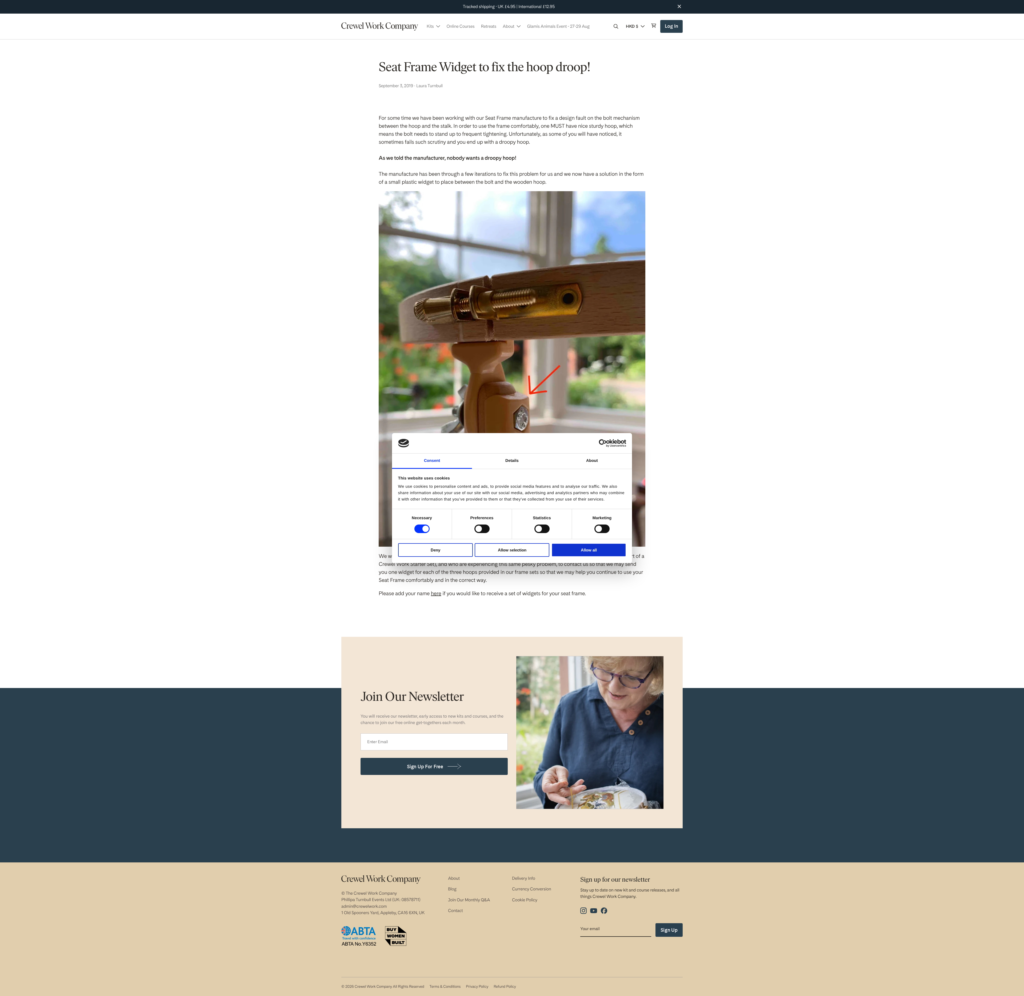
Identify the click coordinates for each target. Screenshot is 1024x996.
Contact (455, 910)
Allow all (589, 550)
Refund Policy (505, 987)
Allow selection (512, 550)
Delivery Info (523, 878)
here (436, 593)
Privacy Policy (477, 987)
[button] (616, 26)
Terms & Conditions (445, 987)
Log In (672, 28)
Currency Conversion (531, 888)
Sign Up (669, 930)
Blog (452, 888)
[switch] (482, 529)
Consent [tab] (432, 460)
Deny (435, 550)
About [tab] (592, 460)
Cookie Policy (524, 899)
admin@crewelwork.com (364, 906)
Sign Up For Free (425, 766)
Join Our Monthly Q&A (469, 899)
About (454, 878)
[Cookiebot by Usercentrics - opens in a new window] (602, 443)
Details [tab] (512, 460)
